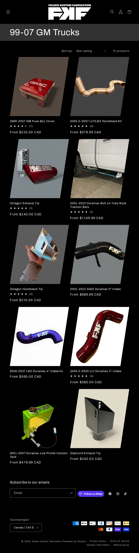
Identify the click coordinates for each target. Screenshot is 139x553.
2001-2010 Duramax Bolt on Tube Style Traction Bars (98, 205)
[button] (8, 12)
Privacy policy (98, 541)
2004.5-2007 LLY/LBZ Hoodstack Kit (96, 121)
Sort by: (67, 51)
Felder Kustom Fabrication (47, 541)
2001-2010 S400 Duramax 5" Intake (95, 289)
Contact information (98, 545)
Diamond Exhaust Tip (85, 453)
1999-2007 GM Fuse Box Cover (32, 121)
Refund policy (121, 545)
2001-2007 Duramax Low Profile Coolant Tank (39, 455)
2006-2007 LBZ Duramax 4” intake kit (36, 371)
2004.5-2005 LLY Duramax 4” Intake (95, 371)
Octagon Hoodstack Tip (26, 289)
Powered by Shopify (74, 541)
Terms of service (119, 541)
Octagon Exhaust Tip (24, 203)
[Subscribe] (71, 493)
